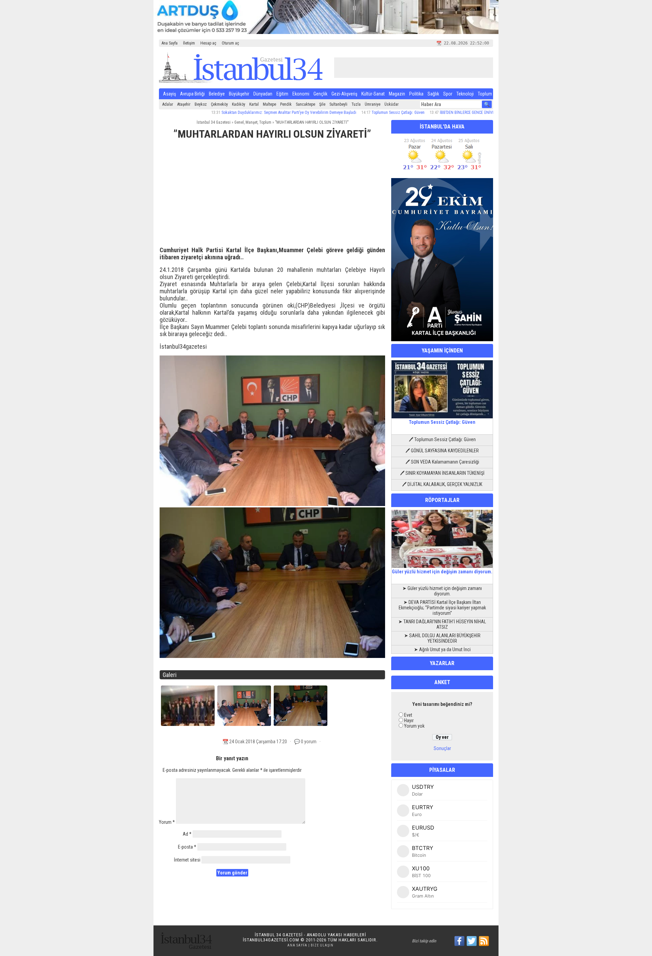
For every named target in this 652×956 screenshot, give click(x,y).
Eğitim (282, 94)
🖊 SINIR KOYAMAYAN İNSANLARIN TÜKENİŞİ (442, 473)
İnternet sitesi (187, 860)
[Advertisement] (272, 196)
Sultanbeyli (338, 104)
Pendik (286, 104)
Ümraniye (372, 104)
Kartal (254, 104)
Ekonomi (300, 94)
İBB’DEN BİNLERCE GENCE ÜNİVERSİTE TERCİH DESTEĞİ (457, 112)
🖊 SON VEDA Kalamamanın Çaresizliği (442, 462)
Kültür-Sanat (373, 94)
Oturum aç (230, 43)
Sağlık (433, 94)
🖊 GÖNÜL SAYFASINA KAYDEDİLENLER (442, 450)
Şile (322, 104)
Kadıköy (238, 104)
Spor (447, 94)
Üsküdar (391, 104)
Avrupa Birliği (192, 94)
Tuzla (356, 104)
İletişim (189, 43)
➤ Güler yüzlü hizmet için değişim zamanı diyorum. (442, 591)
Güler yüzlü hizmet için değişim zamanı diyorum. (442, 571)
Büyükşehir (239, 94)
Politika (416, 94)
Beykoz (201, 104)
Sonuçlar (442, 748)
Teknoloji (465, 94)
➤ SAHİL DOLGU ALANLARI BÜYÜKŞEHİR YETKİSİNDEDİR (442, 638)
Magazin (397, 94)
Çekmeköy (219, 104)
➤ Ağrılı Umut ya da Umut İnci (442, 649)
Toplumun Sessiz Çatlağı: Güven (368, 112)
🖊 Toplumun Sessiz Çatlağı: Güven (442, 439)
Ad (187, 834)
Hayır (409, 720)
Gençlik (320, 94)
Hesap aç (208, 43)
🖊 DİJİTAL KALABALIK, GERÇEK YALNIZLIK (442, 484)
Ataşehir (184, 104)
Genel (239, 122)
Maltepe (269, 104)
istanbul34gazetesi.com (271, 939)
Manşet (251, 122)
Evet (408, 715)
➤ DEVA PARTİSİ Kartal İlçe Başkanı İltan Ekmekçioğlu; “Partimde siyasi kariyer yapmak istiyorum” (442, 607)
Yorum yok (414, 726)
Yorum (167, 822)
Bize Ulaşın (322, 945)
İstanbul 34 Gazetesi (214, 122)
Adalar (167, 104)
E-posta (187, 847)
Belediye (217, 94)
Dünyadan (262, 94)
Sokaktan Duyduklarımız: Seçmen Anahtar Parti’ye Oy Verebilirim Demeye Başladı (259, 112)
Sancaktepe (305, 104)
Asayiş (169, 94)
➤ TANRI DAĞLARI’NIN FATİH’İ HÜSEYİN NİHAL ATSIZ (442, 624)
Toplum (485, 94)
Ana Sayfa (170, 43)
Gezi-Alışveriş (344, 94)
